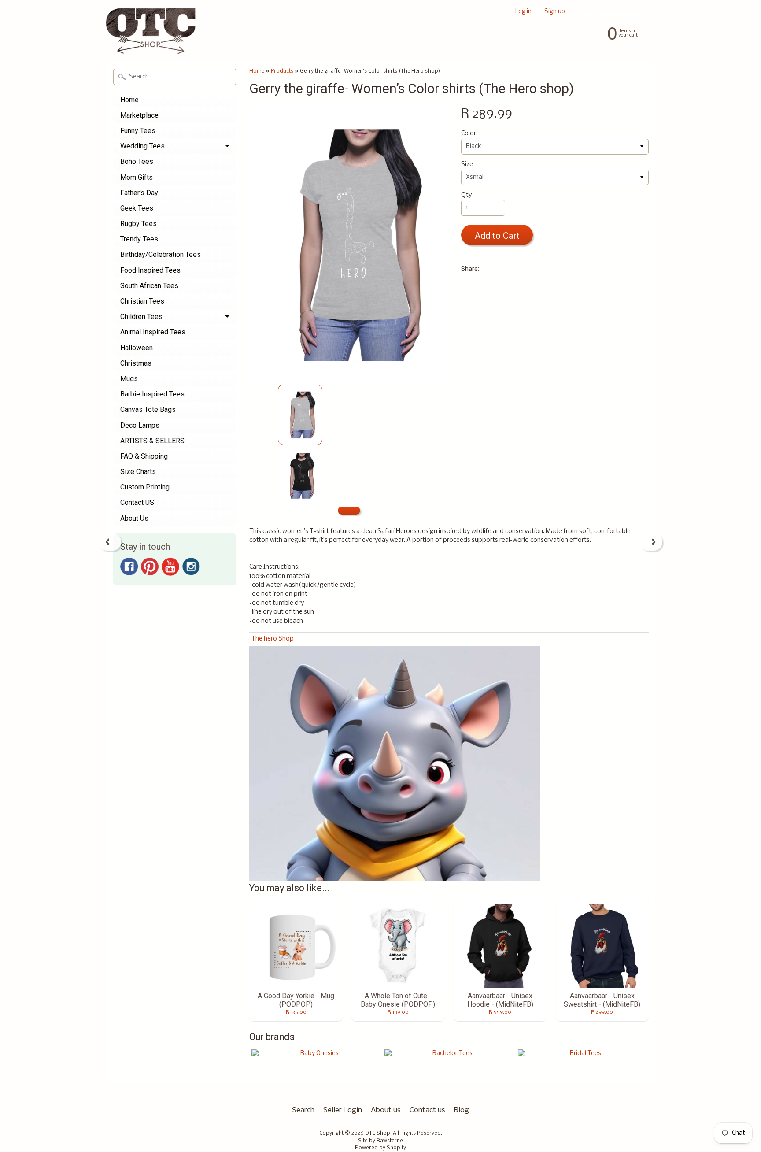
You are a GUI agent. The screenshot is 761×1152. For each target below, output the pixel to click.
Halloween (136, 348)
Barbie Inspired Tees (152, 394)
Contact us (427, 1110)
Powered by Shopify (380, 1148)
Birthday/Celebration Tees (160, 254)
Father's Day (139, 193)
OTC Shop (377, 1133)
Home (129, 100)
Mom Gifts (136, 177)
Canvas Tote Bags (148, 409)
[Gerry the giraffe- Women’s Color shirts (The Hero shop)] (300, 415)
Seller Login (342, 1110)
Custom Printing (145, 487)
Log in (523, 12)
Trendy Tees (139, 239)
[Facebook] (129, 566)
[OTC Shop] (151, 41)
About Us (134, 518)
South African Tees (149, 286)
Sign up (554, 12)
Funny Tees (137, 130)
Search (303, 1110)
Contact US (137, 502)
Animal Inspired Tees (152, 332)
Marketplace (139, 115)
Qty (466, 195)
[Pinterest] (150, 566)
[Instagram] (191, 566)
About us (386, 1110)
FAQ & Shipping (144, 456)
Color (468, 133)
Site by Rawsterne (380, 1141)
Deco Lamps (139, 425)
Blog (461, 1110)
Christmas (135, 363)
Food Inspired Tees (150, 270)
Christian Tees (142, 301)
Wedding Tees (142, 146)
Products (282, 71)
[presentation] (110, 542)
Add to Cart (497, 235)
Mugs (129, 378)
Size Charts (138, 471)
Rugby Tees (138, 223)
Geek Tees (136, 208)
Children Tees (141, 316)
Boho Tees (136, 161)
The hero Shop (272, 639)
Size (467, 164)
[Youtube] (170, 567)
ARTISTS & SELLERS (152, 441)
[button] (349, 511)
